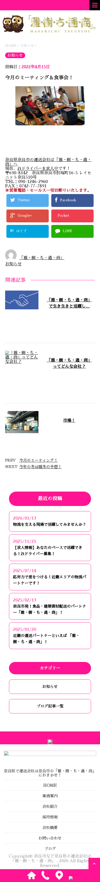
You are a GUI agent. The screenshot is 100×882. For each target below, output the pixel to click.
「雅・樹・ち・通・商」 (41, 258)
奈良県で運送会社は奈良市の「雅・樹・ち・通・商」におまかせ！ (50, 773)
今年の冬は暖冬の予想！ (40, 467)
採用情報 (50, 817)
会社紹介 (50, 806)
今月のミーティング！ (38, 460)
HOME (50, 785)
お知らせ (13, 264)
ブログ (50, 849)
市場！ (69, 420)
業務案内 (50, 796)
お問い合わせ (50, 838)
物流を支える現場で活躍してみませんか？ (49, 524)
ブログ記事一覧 (50, 706)
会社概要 (50, 827)
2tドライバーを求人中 (37, 169)
